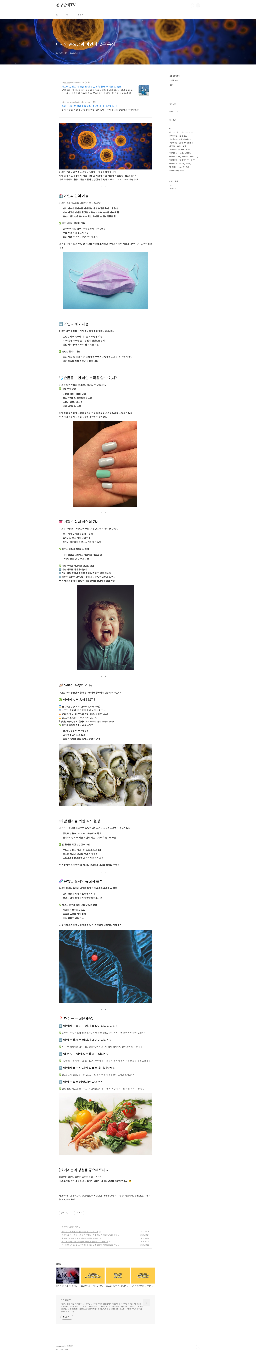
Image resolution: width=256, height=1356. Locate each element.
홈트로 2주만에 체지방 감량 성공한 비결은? (79, 1238)
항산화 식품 (173, 164)
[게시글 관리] (70, 1213)
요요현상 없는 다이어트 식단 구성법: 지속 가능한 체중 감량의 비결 (89, 1235)
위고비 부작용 (174, 170)
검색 (192, 5)
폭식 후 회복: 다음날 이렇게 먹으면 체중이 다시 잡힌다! (84, 1241)
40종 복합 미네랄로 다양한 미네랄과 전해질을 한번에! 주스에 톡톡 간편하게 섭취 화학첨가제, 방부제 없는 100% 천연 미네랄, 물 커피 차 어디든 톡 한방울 (97, 92)
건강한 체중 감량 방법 (176, 150)
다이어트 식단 (181, 146)
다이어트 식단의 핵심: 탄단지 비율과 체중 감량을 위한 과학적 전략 (89, 1245)
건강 (63, 1227)
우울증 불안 (182, 136)
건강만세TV (66, 5)
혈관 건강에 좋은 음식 (186, 143)
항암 (178, 132)
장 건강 (191, 132)
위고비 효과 (173, 160)
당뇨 (180, 167)
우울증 (188, 164)
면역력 (193, 160)
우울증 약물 (173, 143)
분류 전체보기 (174, 76)
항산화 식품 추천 (174, 157)
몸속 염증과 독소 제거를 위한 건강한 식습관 (79, 1231)
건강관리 (188, 150)
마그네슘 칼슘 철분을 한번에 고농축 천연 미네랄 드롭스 (91, 86)
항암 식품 (184, 132)
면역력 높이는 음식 (175, 139)
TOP (198, 1347)
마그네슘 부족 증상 (185, 153)
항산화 (182, 170)
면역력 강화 (173, 153)
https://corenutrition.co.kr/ (72, 83)
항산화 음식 (173, 167)
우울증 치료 (193, 157)
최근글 (171, 111)
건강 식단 (172, 132)
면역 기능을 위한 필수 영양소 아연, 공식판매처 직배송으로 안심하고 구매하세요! (100, 109)
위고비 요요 (187, 139)
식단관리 (172, 146)
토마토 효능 (173, 136)
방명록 (80, 14)
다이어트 (186, 167)
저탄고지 (181, 164)
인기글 (179, 111)
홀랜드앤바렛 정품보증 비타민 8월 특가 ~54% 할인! (89, 105)
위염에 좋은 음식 (184, 160)
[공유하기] (66, 1213)
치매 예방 (185, 157)
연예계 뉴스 (173, 80)
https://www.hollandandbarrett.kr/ (76, 102)
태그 (68, 14)
